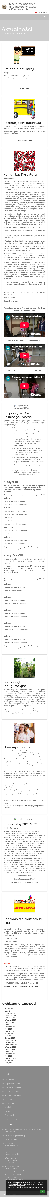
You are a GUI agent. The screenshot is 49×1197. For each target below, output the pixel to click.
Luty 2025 (8, 1036)
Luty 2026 (8, 1011)
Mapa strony (10, 1103)
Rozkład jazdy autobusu (24, 140)
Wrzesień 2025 (10, 1020)
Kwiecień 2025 (10, 1031)
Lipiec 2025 (9, 1024)
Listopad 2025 (10, 1018)
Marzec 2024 (9, 1060)
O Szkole (8, 1107)
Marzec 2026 (9, 1009)
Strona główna (8, 34)
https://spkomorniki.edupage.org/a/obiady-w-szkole (24, 806)
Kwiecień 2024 (10, 1058)
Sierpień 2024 (10, 1049)
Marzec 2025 (9, 1033)
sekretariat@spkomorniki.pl (15, 1135)
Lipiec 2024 (9, 1051)
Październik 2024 (11, 1045)
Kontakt (8, 1111)
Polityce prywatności (36, 1187)
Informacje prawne (12, 1091)
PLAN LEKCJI (24, 88)
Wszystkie (8, 1063)
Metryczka (9, 1099)
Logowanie (43, 12)
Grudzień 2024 (10, 1040)
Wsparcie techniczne (12, 1083)
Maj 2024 (8, 1056)
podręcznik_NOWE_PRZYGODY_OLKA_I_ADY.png (22, 986)
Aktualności (22, 34)
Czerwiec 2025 (10, 1027)
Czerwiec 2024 (10, 1054)
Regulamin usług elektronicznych (17, 1119)
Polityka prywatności (13, 1095)
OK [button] (43, 1191)
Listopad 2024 (10, 1042)
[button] (35, 12)
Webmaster (9, 1080)
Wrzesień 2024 (10, 1047)
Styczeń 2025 (10, 1038)
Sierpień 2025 (10, 1022)
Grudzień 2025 (10, 1015)
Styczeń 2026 (10, 1013)
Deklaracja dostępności (13, 1087)
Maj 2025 (8, 1029)
